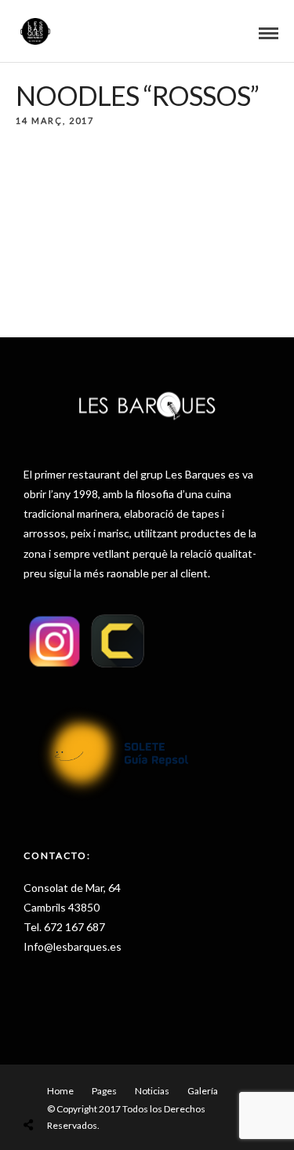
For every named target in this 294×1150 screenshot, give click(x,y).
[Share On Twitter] (68, 1087)
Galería (202, 1091)
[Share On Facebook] (46, 1087)
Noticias (152, 1091)
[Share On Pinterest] (90, 1087)
